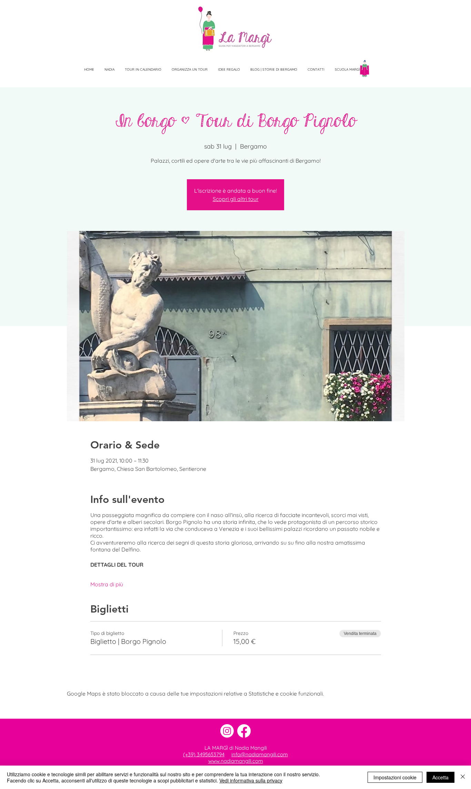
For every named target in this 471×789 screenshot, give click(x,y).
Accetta (440, 777)
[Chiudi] (463, 777)
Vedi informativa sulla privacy (250, 780)
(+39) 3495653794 (203, 754)
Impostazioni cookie (395, 777)
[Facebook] (244, 731)
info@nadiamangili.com (259, 754)
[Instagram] (227, 731)
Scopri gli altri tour (236, 198)
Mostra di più (106, 584)
